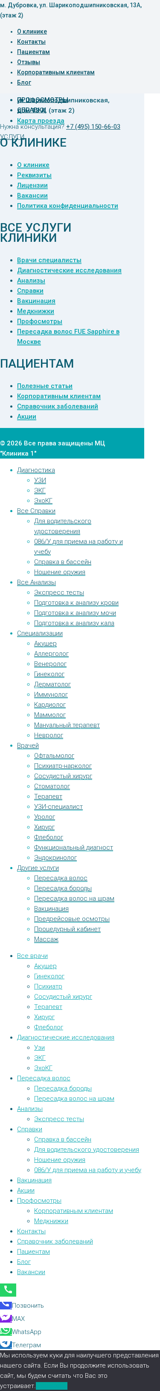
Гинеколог (49, 674)
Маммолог (50, 715)
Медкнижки (35, 311)
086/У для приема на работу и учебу (87, 1170)
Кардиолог (50, 704)
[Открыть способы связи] (8, 1290)
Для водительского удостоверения (86, 1149)
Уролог (44, 817)
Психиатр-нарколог (63, 766)
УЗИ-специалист (58, 806)
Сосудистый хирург (63, 776)
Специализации (40, 633)
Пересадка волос (60, 878)
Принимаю (51, 1386)
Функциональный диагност (73, 847)
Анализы (31, 280)
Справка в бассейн (62, 562)
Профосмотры (42, 100)
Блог (24, 82)
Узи (39, 1047)
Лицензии (32, 185)
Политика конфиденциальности (67, 206)
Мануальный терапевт (67, 725)
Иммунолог (51, 694)
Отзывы (28, 62)
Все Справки (36, 511)
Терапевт (48, 796)
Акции (26, 416)
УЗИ (40, 480)
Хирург (44, 827)
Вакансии (32, 195)
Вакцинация (36, 301)
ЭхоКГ (43, 500)
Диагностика (36, 470)
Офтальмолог (54, 755)
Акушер (45, 643)
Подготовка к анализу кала (74, 623)
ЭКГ (40, 490)
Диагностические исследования (69, 270)
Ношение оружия (59, 572)
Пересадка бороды (63, 888)
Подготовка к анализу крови (76, 602)
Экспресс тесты (59, 592)
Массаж (46, 939)
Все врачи (32, 956)
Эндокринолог (55, 857)
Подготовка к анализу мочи (75, 613)
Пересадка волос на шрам (74, 898)
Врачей (28, 745)
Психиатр (48, 986)
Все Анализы (36, 582)
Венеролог (50, 664)
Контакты (31, 41)
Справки (31, 110)
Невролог (48, 735)
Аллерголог (51, 653)
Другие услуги (38, 868)
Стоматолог (52, 786)
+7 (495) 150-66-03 (93, 126)
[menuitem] (6, 1305)
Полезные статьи (45, 386)
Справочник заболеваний (57, 406)
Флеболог (48, 837)
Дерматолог (52, 684)
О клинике (32, 31)
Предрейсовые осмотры (72, 919)
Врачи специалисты (49, 260)
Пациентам (33, 51)
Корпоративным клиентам (56, 72)
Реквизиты (34, 175)
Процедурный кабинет (67, 929)
